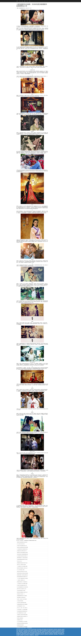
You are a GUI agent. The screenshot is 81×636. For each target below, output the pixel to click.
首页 (17, 1)
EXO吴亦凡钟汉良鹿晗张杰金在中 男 (22, 545)
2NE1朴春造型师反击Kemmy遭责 (21, 612)
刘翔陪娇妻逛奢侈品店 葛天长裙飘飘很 (22, 604)
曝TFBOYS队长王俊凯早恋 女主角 (21, 588)
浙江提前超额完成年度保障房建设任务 (22, 611)
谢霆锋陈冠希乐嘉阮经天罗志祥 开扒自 (22, 562)
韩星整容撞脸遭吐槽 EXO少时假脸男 (22, 595)
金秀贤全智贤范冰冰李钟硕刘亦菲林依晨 (22, 573)
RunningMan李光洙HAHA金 (21, 543)
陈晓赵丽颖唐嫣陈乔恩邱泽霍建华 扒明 (22, 576)
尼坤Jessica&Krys (19, 561)
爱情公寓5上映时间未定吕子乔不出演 (22, 571)
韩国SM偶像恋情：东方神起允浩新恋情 (22, 557)
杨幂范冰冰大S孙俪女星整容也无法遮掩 (22, 552)
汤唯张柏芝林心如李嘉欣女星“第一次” (22, 550)
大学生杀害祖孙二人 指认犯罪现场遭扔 (22, 609)
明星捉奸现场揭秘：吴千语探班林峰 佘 (22, 581)
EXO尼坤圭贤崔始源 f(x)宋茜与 (21, 590)
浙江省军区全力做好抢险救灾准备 (21, 602)
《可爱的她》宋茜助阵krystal (21, 580)
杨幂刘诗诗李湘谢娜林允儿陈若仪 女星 (22, 592)
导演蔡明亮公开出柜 (19, 619)
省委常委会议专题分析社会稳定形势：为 (22, 616)
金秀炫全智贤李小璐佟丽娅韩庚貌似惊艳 (22, 554)
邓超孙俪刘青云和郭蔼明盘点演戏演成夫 (22, 623)
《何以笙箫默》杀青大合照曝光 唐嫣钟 (22, 566)
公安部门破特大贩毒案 (20, 600)
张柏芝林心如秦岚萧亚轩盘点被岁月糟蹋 (22, 547)
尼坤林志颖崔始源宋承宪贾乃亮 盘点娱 (22, 559)
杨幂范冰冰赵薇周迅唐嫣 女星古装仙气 (22, 542)
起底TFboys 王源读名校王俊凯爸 (21, 564)
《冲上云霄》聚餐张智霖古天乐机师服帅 (22, 578)
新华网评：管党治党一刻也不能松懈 (22, 599)
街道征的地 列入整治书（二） (21, 593)
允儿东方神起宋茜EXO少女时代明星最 (22, 621)
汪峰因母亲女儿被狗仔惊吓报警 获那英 (22, 614)
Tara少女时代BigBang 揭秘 (20, 569)
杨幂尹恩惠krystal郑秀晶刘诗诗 (21, 597)
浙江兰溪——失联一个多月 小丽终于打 (22, 607)
